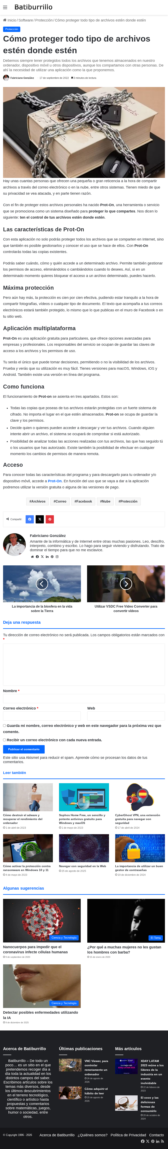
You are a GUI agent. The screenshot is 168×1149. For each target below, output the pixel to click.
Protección (44, 20)
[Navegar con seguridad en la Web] (84, 848)
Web (91, 708)
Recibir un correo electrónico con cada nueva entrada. (54, 740)
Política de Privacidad (128, 1135)
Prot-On (55, 481)
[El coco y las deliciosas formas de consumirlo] (126, 1103)
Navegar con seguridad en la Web (82, 866)
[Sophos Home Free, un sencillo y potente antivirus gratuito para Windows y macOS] (84, 797)
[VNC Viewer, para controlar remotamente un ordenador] (70, 1065)
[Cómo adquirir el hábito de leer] (70, 1093)
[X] (42, 556)
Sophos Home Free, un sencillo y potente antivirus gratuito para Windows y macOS (82, 819)
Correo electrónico (20, 708)
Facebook (84, 501)
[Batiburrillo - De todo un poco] (33, 7)
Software (25, 20)
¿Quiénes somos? (93, 1135)
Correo (61, 501)
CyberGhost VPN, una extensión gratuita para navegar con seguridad (137, 819)
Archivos (38, 501)
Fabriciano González (22, 78)
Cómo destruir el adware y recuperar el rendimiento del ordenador (22, 819)
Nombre (11, 691)
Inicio (11, 20)
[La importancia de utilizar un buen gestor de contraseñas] (140, 848)
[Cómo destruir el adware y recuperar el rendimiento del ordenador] (28, 797)
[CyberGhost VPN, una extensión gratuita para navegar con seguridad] (140, 797)
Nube (106, 501)
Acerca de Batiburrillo (57, 1135)
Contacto (156, 1135)
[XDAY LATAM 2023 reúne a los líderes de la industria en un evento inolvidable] (126, 1066)
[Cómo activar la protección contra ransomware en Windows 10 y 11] (28, 848)
